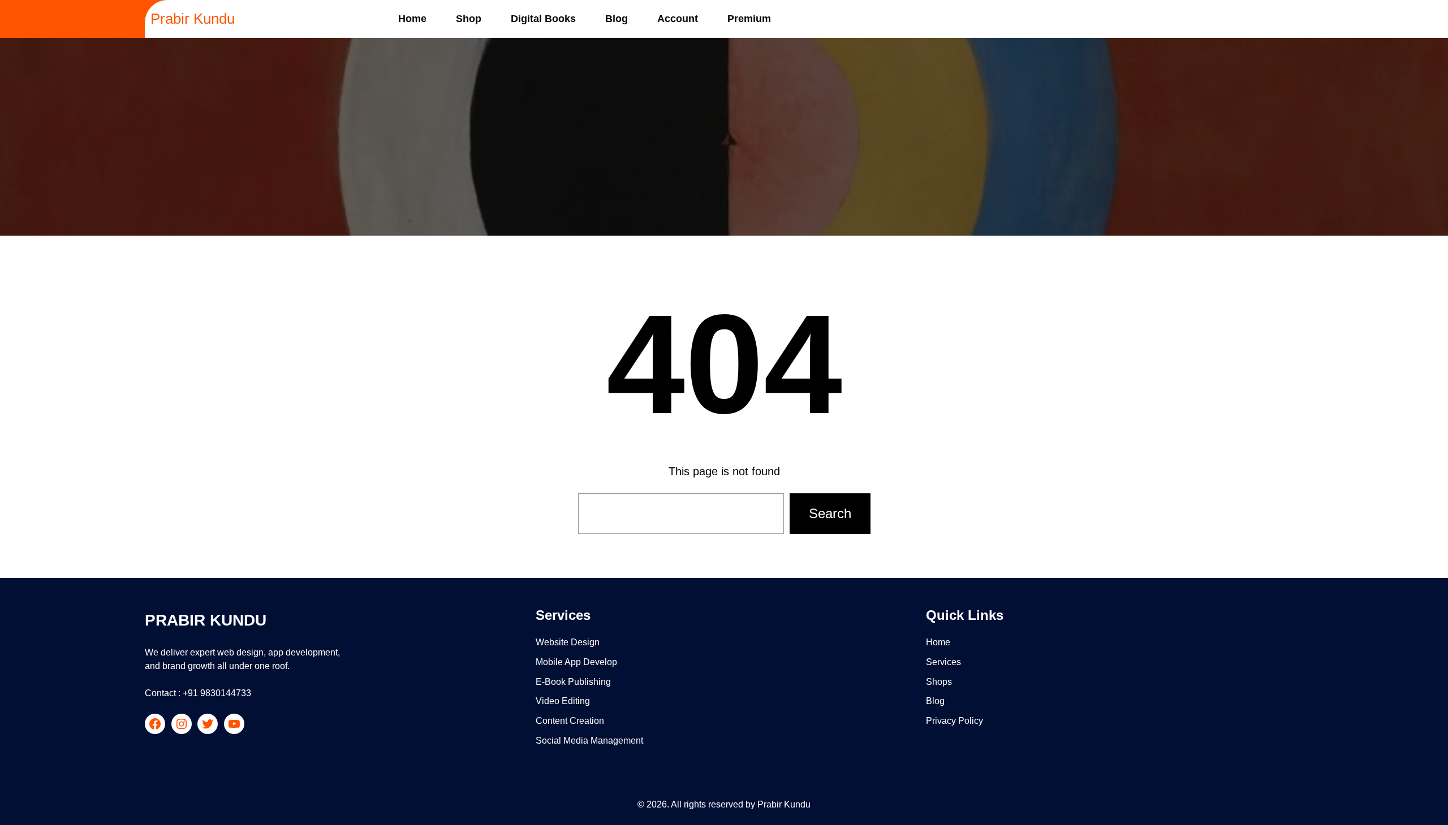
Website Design (568, 642)
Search (830, 513)
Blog (935, 701)
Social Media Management (589, 740)
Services (943, 662)
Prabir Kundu (192, 18)
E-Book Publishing (573, 682)
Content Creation (570, 721)
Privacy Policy (954, 721)
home (938, 642)
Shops (939, 682)
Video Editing (563, 701)
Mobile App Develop (576, 662)
